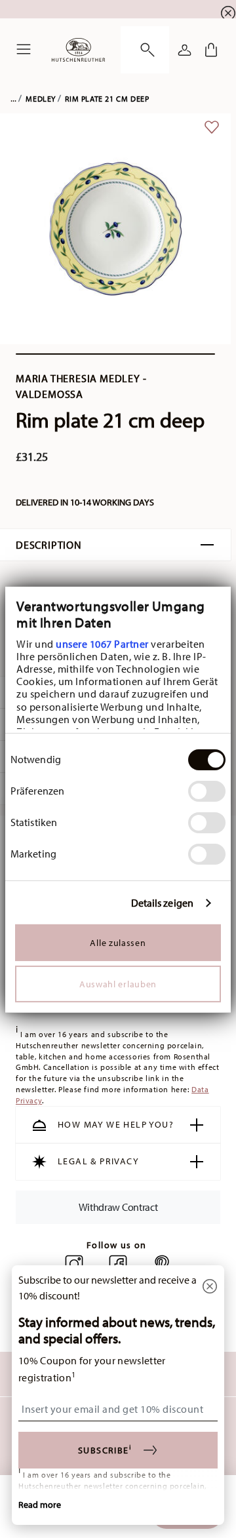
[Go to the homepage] (78, 50)
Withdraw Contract (118, 1206)
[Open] (145, 49)
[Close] (210, 1287)
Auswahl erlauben (118, 984)
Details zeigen (162, 903)
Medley (41, 99)
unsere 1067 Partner (102, 643)
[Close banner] (228, 13)
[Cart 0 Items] (211, 50)
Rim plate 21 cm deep (107, 99)
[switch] (207, 791)
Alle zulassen (118, 943)
